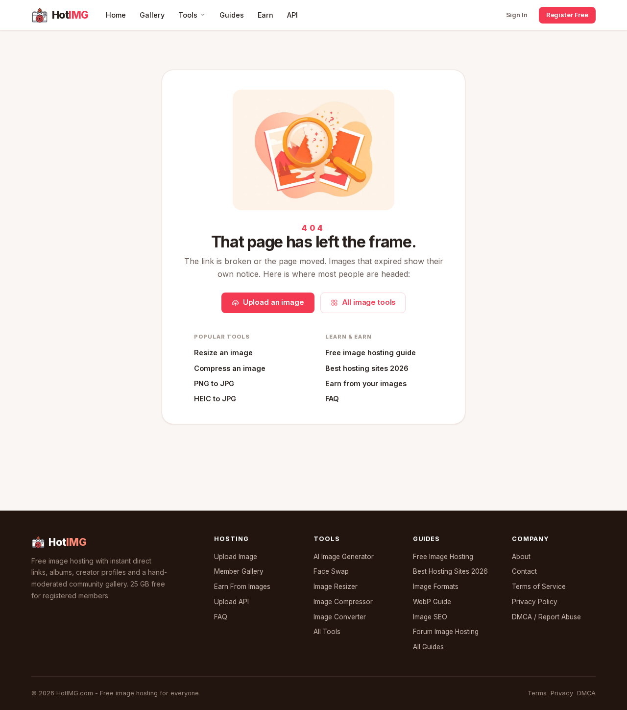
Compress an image (229, 368)
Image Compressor (343, 602)
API (292, 15)
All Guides (428, 647)
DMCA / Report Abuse (546, 617)
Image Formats (435, 586)
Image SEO (430, 617)
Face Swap (331, 571)
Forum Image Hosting (446, 632)
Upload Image (235, 557)
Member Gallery (239, 571)
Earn (265, 15)
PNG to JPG (214, 383)
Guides (231, 15)
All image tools (369, 302)
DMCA (586, 693)
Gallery (152, 15)
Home (116, 15)
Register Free (567, 15)
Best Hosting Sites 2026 (450, 571)
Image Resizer (336, 586)
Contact (524, 571)
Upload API (231, 602)
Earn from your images (366, 383)
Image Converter (340, 617)
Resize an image (223, 352)
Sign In (517, 15)
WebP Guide (432, 602)
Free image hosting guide (370, 352)
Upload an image (273, 302)
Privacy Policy (534, 602)
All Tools (327, 632)
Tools (187, 15)
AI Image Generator (344, 557)
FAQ (332, 398)
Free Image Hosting (443, 557)
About (521, 557)
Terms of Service (539, 586)
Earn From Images (242, 586)
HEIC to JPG (215, 398)
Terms (537, 693)
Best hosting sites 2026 (367, 368)
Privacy (562, 693)
